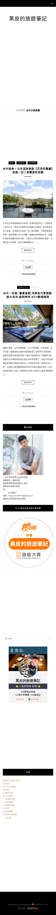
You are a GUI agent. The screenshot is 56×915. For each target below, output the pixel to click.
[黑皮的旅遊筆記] (23, 474)
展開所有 (6, 780)
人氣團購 (9, 796)
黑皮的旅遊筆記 (28, 18)
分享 (27, 267)
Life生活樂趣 (10, 786)
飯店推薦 (9, 811)
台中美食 (32, 163)
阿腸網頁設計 (32, 908)
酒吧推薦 (9, 802)
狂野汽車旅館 (11, 814)
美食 (11, 163)
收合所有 (16, 780)
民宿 (7, 808)
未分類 (8, 817)
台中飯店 (21, 163)
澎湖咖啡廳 (10, 799)
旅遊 (7, 789)
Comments (28, 260)
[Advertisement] (28, 68)
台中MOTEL (23, 287)
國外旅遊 (9, 793)
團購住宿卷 (10, 805)
